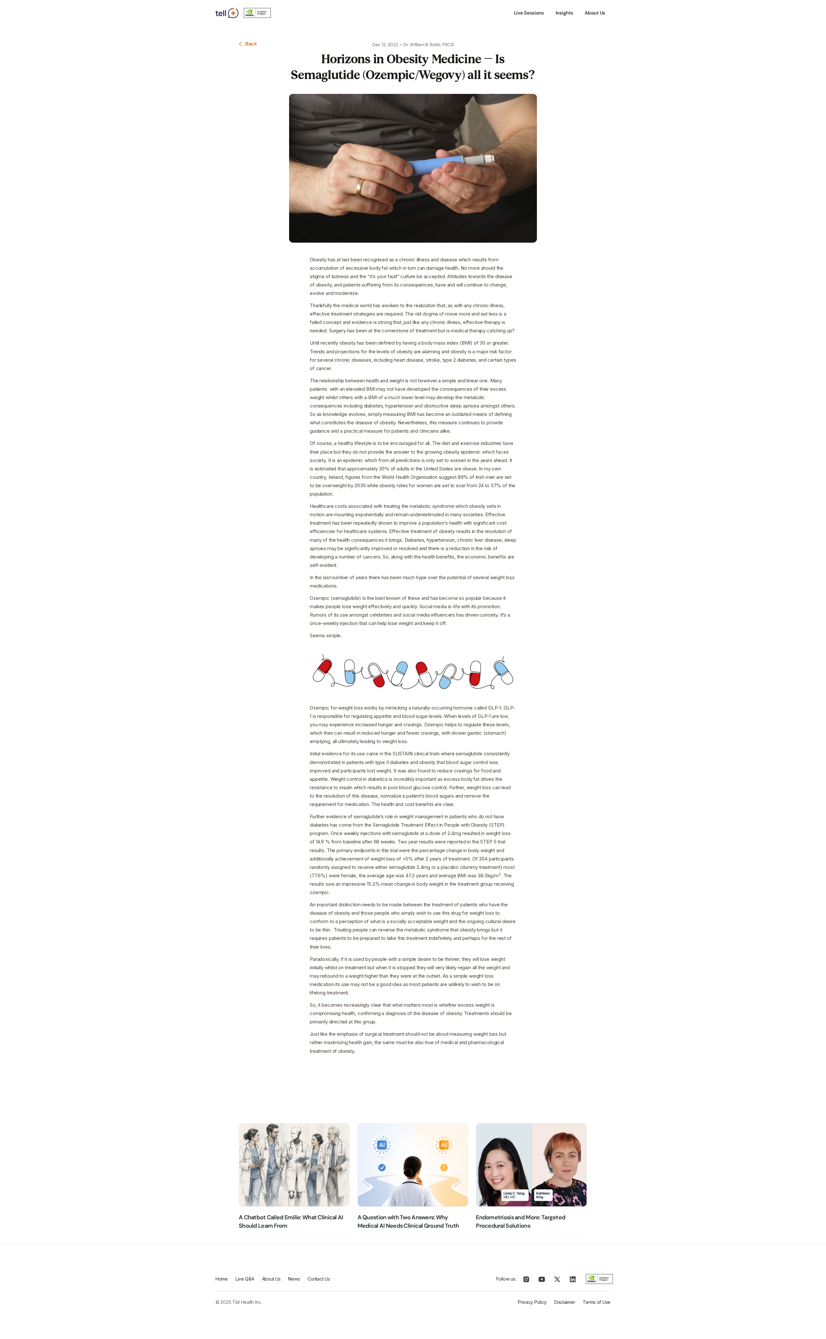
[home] (244, 12)
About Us (595, 13)
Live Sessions (529, 13)
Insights (564, 13)
